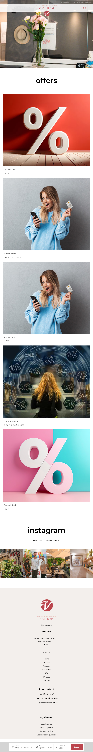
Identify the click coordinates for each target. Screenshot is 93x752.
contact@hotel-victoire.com (82, 2)
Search (77, 747)
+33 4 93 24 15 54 (65, 2)
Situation (46, 670)
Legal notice (46, 724)
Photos (46, 677)
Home (46, 659)
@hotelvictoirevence (48, 703)
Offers (46, 673)
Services (46, 666)
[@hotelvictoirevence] (37, 703)
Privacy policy (46, 728)
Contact (46, 681)
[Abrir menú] (8, 8)
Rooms (46, 662)
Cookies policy (46, 731)
